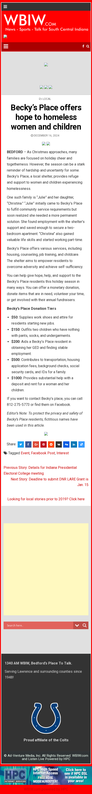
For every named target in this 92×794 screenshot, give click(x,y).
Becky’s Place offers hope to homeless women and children (46, 117)
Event (25, 453)
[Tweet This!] (21, 444)
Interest (62, 453)
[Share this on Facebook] (28, 444)
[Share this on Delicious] (81, 444)
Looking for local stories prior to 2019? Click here (46, 499)
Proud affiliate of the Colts (46, 740)
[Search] (87, 46)
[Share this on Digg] (66, 444)
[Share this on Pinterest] (43, 444)
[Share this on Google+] (36, 444)
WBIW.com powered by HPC (46, 789)
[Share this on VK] (59, 444)
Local (47, 99)
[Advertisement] (46, 569)
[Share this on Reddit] (51, 444)
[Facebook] (83, 46)
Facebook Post (43, 453)
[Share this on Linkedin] (74, 444)
